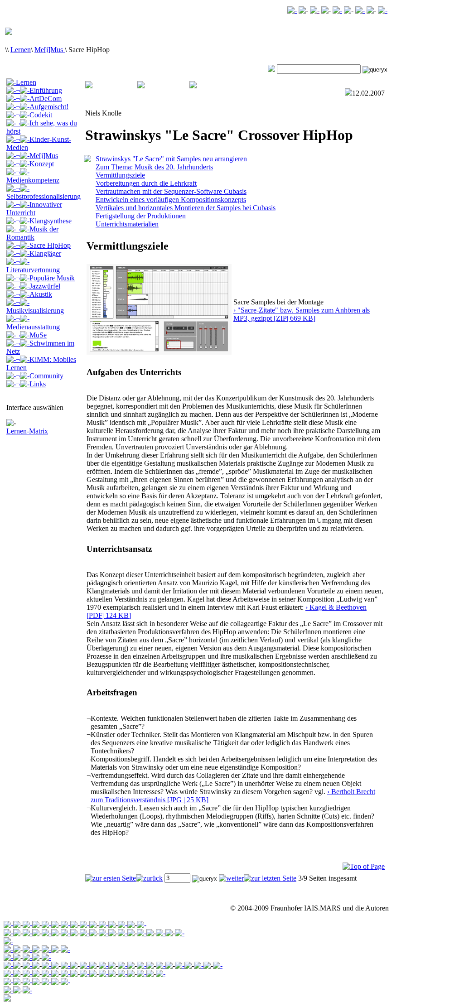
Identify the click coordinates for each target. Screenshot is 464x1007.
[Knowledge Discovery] (27, 933)
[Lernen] (84, 925)
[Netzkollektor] (27, 982)
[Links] (217, 965)
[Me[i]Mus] (122, 965)
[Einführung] (8, 949)
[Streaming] (46, 933)
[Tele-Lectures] (65, 925)
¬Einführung (39, 90)
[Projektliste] (122, 974)
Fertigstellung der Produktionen (141, 216)
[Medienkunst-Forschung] (46, 925)
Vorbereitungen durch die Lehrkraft (146, 183)
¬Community (39, 376)
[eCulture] (141, 925)
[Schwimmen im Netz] (160, 965)
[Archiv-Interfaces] (8, 941)
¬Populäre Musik (45, 278)
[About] (8, 933)
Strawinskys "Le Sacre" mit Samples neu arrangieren (171, 159)
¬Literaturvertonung (33, 266)
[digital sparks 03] (65, 974)
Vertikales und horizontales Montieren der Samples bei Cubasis (186, 208)
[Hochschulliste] (160, 974)
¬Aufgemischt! (42, 107)
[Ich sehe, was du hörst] (84, 965)
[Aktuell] (179, 933)
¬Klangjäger (38, 253)
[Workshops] (103, 933)
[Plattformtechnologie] (65, 933)
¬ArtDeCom (39, 98)
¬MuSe (31, 335)
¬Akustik (34, 294)
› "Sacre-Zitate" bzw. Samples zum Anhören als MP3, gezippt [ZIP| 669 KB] (301, 314)
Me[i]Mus (49, 49)
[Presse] (160, 933)
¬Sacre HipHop (43, 245)
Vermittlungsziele (120, 175)
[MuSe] (141, 965)
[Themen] (27, 949)
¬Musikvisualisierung (35, 306)
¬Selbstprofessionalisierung (43, 192)
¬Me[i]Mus (37, 155)
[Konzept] (8, 974)
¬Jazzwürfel (38, 286)
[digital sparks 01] (103, 974)
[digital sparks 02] (84, 974)
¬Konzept (35, 164)
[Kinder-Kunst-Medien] (103, 965)
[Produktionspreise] (141, 974)
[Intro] (8, 982)
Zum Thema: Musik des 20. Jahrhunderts (154, 167)
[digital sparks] (103, 925)
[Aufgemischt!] (46, 965)
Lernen (20, 49)
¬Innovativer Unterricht (34, 209)
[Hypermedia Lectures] (46, 957)
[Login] (360, 10)
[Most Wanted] (314, 10)
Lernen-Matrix (27, 431)
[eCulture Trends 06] (27, 990)
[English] (382, 10)
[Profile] (46, 982)
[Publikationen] (46, 949)
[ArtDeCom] (27, 965)
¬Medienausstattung (33, 323)
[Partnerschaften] (122, 933)
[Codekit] (65, 965)
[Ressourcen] (65, 982)
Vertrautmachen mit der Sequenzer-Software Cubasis (171, 191)
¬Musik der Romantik (32, 233)
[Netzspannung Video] (292, 10)
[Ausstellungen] (65, 949)
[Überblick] (8, 957)
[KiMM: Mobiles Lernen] (179, 965)
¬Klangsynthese (44, 221)
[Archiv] (27, 925)
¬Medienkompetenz (32, 176)
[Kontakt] (337, 10)
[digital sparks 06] (46, 974)
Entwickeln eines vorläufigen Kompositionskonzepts (171, 199)
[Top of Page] (364, 866)
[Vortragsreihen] (27, 957)
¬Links (31, 384)
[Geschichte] (84, 933)
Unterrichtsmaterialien (127, 224)
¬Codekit (34, 115)
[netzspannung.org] (8, 925)
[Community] (122, 925)
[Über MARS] (141, 933)
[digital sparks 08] (27, 974)
